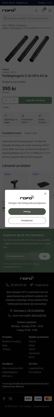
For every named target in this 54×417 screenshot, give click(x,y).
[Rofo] (27, 197)
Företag (27, 211)
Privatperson (27, 220)
